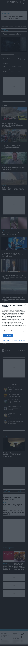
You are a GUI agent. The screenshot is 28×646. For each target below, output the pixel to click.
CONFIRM (8, 335)
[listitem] (14, 331)
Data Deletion (6, 340)
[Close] (25, 305)
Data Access (14, 340)
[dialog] (14, 323)
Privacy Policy (22, 340)
